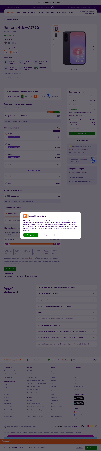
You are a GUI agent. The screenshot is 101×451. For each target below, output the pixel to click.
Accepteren (31, 235)
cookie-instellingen (38, 228)
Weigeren (47, 235)
